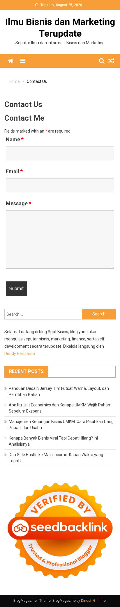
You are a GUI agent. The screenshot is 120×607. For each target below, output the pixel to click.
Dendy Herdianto (19, 353)
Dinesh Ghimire (93, 601)
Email (14, 171)
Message (18, 203)
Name (15, 139)
